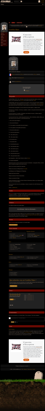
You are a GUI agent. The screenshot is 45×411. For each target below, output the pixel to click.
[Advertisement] (22, 14)
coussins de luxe (26, 49)
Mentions (25, 369)
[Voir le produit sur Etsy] (16, 39)
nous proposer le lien (28, 332)
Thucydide (25, 168)
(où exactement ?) (18, 81)
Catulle (34, 100)
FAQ (22, 369)
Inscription (42, 0)
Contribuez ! (27, 90)
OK (26, 26)
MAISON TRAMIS (39, 39)
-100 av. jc (22, 74)
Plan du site (30, 369)
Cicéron (22, 100)
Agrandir (26, 52)
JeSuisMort (6, 1)
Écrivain (38, 235)
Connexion (42, 2)
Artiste (35, 235)
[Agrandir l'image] (20, 35)
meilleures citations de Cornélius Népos (32, 214)
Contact (33, 369)
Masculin (14, 237)
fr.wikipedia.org (14, 187)
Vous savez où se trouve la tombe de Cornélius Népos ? (19, 198)
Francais (13, 74)
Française (20, 235)
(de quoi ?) (22, 77)
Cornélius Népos (19, 22)
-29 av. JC (20, 264)
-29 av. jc (35, 74)
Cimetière (13, 22)
